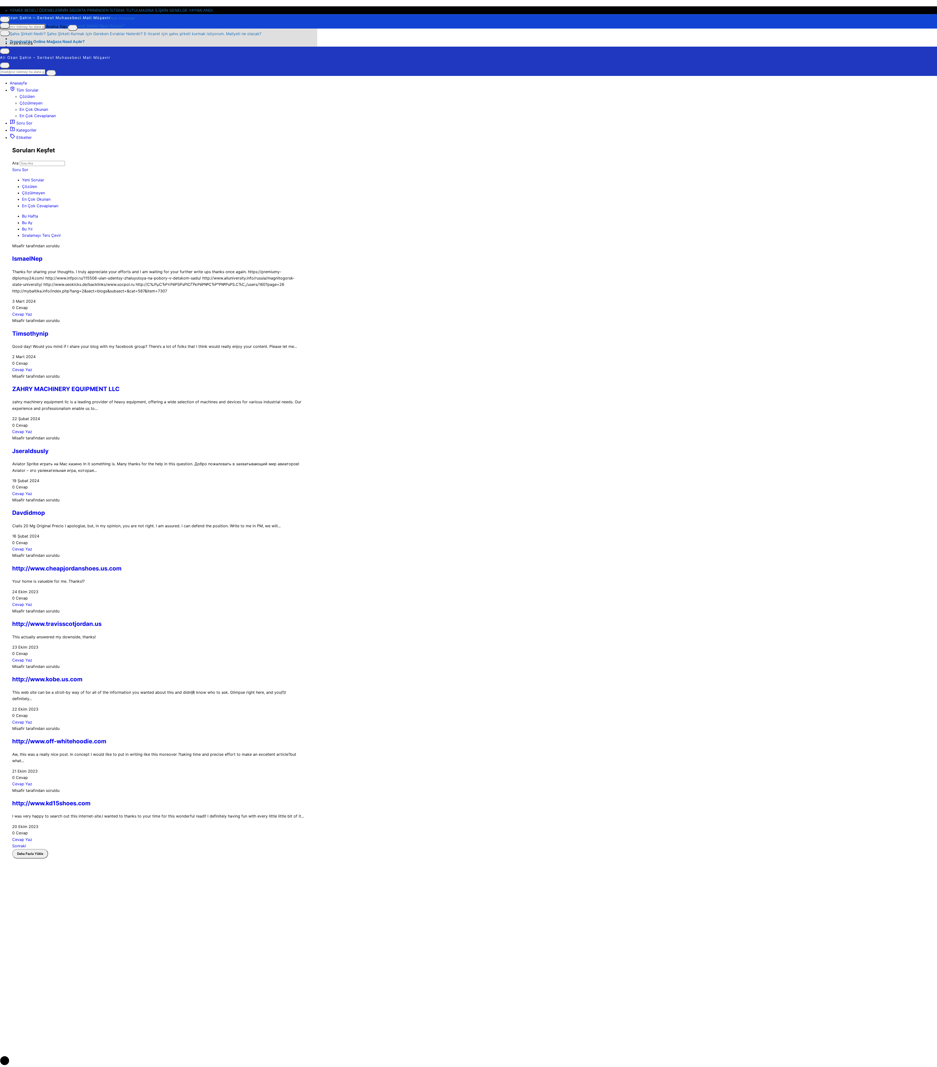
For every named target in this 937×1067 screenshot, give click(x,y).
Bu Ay (27, 222)
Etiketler (23, 137)
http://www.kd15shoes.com (51, 803)
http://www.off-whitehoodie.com (59, 741)
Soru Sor (23, 123)
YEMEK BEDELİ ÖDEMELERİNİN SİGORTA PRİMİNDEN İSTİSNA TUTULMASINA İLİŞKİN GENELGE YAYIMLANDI (111, 10)
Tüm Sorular (27, 90)
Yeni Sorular (33, 179)
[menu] (5, 33)
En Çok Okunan (34, 109)
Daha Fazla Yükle (30, 854)
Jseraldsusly (30, 451)
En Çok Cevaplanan (38, 115)
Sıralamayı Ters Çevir (41, 235)
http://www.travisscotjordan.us (57, 623)
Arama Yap (56, 26)
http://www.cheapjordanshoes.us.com (67, 568)
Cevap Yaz (22, 314)
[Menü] (5, 26)
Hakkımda (21, 43)
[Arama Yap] (5, 65)
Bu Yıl (27, 229)
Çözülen (27, 96)
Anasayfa (18, 83)
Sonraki (19, 845)
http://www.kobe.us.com (47, 679)
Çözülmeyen (31, 103)
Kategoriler (26, 130)
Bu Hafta (30, 216)
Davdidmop (28, 512)
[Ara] (73, 28)
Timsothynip (30, 333)
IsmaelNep (27, 258)
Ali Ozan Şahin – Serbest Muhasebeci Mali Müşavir (55, 17)
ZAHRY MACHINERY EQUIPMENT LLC (66, 389)
